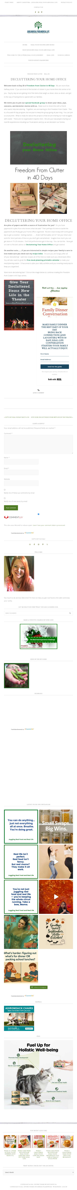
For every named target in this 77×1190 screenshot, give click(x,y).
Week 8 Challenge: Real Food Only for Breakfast (66, 1154)
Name (7, 458)
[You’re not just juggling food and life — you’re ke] (21, 897)
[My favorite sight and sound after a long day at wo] (56, 897)
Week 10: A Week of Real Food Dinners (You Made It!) (10, 1153)
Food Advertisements (16, 533)
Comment (8, 433)
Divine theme (39, 1184)
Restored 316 (52, 1184)
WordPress (57, 1187)
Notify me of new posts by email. (16, 501)
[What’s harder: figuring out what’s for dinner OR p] (21, 967)
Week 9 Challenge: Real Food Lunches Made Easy (38, 1154)
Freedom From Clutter (34, 74)
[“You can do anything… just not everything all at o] (21, 827)
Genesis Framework (44, 1187)
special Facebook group (35, 103)
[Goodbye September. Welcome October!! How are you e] (56, 932)
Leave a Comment (38, 393)
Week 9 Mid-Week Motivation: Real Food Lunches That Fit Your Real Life (24, 1155)
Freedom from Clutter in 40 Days (41, 86)
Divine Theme (29, 1187)
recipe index (37, 254)
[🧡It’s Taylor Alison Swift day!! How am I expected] (21, 932)
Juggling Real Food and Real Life (38, 27)
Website (7, 479)
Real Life (47, 74)
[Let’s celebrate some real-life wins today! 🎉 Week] (56, 827)
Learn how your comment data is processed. (49, 525)
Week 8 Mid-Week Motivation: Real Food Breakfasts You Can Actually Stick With (52, 1155)
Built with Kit (54, 379)
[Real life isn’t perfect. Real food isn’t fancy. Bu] (21, 862)
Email (6, 468)
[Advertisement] (19, 709)
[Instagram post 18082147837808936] (56, 862)
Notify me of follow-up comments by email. (19, 493)
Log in (64, 1187)
